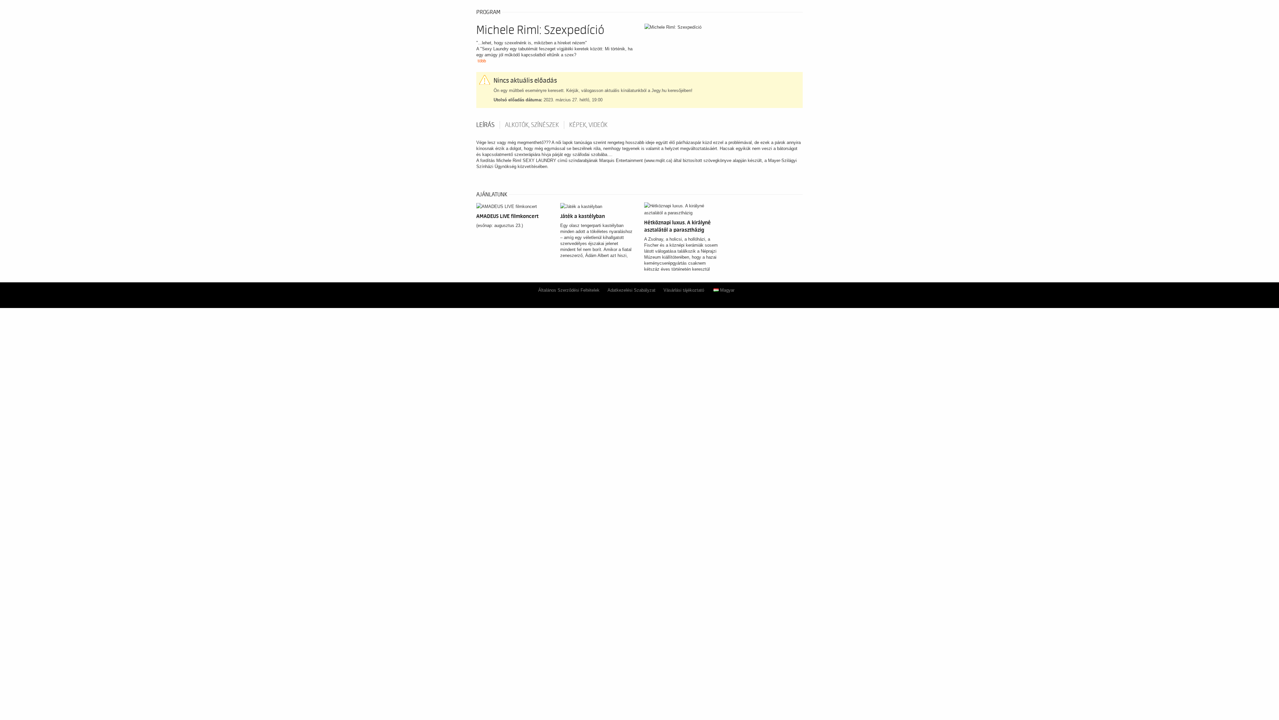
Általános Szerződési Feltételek (569, 290)
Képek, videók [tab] (588, 125)
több (482, 60)
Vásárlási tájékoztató (683, 290)
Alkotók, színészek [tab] (532, 125)
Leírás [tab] (485, 125)
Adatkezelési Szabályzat (631, 290)
